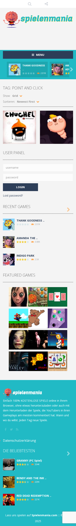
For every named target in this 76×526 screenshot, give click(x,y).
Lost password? (13, 195)
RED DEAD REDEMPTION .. (34, 496)
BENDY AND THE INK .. (31, 478)
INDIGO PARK (25, 255)
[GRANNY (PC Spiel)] (9, 464)
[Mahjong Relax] (57, 361)
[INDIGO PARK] (9, 259)
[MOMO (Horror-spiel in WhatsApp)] (18, 296)
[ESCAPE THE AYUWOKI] (18, 339)
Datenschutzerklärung (19, 440)
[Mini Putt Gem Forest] (57, 318)
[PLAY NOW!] (14, 69)
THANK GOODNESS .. (30, 220)
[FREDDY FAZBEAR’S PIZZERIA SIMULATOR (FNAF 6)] (38, 361)
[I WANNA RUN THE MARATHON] (18, 318)
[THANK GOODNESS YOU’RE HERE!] (9, 224)
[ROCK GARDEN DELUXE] (38, 296)
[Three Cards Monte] (57, 296)
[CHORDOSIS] (38, 339)
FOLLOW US (46, 4)
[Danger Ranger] (57, 339)
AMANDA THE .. (27, 238)
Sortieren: (9, 101)
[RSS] (17, 429)
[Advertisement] (39, 37)
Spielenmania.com (44, 515)
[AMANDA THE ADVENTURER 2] (9, 242)
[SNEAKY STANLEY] (18, 361)
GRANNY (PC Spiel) (29, 460)
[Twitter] (12, 429)
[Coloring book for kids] (38, 318)
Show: (6, 96)
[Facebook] (6, 429)
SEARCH (29, 4)
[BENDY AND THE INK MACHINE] (9, 482)
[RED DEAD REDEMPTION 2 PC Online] (9, 499)
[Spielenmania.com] (38, 19)
